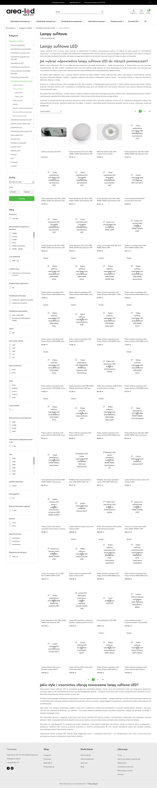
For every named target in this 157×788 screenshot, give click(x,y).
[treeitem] (21, 41)
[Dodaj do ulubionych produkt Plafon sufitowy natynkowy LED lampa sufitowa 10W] (91, 305)
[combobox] (51, 111)
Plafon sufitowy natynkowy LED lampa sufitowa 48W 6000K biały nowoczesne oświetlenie (136, 574)
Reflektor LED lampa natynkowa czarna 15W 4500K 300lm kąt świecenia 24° (108, 481)
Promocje (47, 759)
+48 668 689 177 (13, 762)
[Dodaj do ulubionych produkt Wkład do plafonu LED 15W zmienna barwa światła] (119, 117)
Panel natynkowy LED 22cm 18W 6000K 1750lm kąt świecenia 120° (81, 153)
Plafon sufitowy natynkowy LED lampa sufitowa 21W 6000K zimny (136, 387)
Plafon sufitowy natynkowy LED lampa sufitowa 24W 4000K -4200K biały (109, 293)
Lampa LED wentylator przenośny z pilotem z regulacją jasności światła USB (81, 621)
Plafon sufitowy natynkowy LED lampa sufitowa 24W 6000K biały (52, 340)
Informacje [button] (123, 749)
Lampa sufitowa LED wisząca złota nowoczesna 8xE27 (81, 668)
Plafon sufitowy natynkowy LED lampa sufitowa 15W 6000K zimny (136, 340)
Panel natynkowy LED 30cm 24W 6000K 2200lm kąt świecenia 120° (81, 199)
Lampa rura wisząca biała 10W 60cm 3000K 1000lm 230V (135, 528)
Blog (82, 767)
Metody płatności (87, 759)
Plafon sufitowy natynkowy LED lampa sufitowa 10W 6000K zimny (53, 293)
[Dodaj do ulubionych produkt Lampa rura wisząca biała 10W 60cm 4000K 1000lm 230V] (147, 211)
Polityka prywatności (125, 767)
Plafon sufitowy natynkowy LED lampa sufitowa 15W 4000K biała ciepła (108, 340)
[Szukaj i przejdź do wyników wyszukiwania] (102, 11)
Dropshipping (49, 767)
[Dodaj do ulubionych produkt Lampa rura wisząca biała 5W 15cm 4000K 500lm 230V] (119, 211)
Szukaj (22, 199)
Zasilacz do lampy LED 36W (50, 151)
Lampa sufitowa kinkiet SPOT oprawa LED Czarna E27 (135, 199)
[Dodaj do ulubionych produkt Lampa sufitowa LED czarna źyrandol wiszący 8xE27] (64, 633)
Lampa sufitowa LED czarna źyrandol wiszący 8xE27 (50, 668)
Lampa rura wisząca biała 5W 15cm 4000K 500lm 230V (109, 246)
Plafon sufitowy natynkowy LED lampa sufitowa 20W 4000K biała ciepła (108, 434)
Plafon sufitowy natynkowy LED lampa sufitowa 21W (80, 574)
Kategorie (47, 755)
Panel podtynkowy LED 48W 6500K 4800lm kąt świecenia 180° (53, 621)
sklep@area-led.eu (13, 759)
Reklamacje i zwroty (125, 770)
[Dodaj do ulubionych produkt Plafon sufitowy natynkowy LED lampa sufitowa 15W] (91, 398)
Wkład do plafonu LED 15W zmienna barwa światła (106, 153)
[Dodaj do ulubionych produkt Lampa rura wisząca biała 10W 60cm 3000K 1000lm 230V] (147, 492)
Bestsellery (48, 763)
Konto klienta (86, 755)
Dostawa (84, 763)
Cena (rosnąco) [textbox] (45, 111)
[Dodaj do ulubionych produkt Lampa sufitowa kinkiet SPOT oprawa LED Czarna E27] (147, 164)
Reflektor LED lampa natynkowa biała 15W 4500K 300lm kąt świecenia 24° (80, 481)
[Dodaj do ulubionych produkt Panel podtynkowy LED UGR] (119, 586)
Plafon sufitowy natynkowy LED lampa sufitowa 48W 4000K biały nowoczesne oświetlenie (108, 574)
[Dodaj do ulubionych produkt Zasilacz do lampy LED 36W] (64, 117)
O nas (120, 755)
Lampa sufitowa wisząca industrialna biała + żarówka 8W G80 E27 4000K (136, 621)
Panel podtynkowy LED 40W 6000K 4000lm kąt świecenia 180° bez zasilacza (81, 387)
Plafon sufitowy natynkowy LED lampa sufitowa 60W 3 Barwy (108, 668)
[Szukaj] (33, 182)
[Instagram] (12, 768)
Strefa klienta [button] (87, 749)
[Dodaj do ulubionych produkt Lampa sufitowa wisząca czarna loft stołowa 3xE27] (147, 445)
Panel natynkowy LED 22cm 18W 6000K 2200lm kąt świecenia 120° (81, 246)
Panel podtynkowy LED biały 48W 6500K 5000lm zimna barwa (53, 481)
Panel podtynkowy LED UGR (106, 620)
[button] (145, 21)
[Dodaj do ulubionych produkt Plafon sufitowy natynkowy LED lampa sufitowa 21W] (91, 539)
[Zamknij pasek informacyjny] (150, 2)
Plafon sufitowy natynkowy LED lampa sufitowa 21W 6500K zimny (53, 434)
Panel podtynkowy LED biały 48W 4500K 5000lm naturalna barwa (136, 434)
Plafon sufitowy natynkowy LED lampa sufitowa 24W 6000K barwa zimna (136, 293)
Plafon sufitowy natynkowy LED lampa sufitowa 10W (80, 340)
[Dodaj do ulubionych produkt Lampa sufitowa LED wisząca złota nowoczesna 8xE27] (91, 633)
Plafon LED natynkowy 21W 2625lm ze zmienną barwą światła (109, 528)
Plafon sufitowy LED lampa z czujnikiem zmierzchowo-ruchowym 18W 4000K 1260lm (53, 528)
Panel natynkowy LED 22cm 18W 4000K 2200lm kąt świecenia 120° (53, 246)
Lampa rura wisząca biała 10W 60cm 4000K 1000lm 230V (135, 246)
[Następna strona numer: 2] (149, 111)
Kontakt (121, 774)
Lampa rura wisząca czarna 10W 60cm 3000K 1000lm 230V (52, 574)
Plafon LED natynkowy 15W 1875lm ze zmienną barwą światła (109, 387)
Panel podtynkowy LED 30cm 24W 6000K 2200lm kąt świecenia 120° (136, 153)
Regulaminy (122, 763)
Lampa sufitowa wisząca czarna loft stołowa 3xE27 (137, 481)
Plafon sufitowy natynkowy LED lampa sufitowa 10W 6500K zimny (81, 293)
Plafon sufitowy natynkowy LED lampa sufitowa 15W (80, 434)
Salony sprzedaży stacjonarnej (129, 759)
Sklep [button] (46, 749)
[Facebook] (8, 768)
